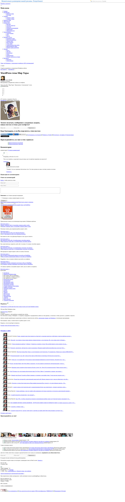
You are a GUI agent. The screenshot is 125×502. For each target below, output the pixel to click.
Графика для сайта (8, 287)
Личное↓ (5, 49)
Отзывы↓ (5, 16)
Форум (8, 36)
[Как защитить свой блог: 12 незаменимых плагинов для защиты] (17, 249)
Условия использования (12, 28)
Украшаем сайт (7, 296)
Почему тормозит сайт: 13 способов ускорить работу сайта (15, 225)
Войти (2, 180)
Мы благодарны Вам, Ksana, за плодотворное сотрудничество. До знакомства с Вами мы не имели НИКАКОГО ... (45, 351)
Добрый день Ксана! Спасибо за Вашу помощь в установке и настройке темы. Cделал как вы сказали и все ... (38, 375)
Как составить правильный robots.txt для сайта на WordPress (15, 255)
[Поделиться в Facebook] (10, 134)
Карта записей (7, 299)
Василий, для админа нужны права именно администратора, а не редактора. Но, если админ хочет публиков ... (38, 340)
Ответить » (6, 161)
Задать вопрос (9, 60)
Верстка (5, 291)
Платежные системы (8, 284)
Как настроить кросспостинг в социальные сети (41, 449)
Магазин (8, 24)
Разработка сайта (10, 38)
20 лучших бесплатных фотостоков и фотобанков (41, 447)
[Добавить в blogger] (16, 134)
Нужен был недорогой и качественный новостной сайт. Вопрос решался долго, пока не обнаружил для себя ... (41, 379)
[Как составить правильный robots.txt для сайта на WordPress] (16, 256)
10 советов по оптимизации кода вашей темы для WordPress (15, 205)
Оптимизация (6, 280)
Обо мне (8, 51)
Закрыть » (40, 460)
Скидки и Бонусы (10, 25)
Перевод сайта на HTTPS (12, 47)
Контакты (8, 59)
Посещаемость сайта (8, 283)
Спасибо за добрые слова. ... (18, 406)
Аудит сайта (9, 43)
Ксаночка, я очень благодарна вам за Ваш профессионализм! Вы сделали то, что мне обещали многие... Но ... (39, 383)
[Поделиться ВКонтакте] (4, 134)
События (5, 297)
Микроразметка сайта (11, 46)
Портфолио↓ (6, 12)
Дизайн (5, 289)
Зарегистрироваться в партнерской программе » (12, 473)
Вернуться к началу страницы (25, 202)
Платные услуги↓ (7, 37)
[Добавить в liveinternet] (22, 134)
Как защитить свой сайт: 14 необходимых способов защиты (15, 240)
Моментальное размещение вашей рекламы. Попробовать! (22, 1)
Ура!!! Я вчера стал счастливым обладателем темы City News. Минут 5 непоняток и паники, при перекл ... (36, 371)
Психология (9, 53)
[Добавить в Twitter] (46, 134)
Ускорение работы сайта (9, 288)
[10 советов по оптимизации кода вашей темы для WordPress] (7, 219)
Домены (5, 292)
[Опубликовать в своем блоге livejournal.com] (33, 134)
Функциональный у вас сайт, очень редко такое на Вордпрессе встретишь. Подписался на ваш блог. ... (35, 355)
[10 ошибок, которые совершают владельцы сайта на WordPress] (17, 264)
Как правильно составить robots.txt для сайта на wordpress (35, 441)
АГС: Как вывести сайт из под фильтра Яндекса (12, 232)
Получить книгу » (5, 223)
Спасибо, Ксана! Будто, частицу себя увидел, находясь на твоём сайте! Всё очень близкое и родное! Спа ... (37, 410)
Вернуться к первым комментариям (9, 202)
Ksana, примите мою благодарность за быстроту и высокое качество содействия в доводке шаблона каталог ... (44, 336)
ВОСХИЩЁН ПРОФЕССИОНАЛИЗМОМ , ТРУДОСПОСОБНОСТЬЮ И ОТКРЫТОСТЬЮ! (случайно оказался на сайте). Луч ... (42, 402)
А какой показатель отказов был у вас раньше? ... (23, 395)
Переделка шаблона (11, 39)
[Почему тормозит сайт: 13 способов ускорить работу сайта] (16, 226)
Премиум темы (10, 13)
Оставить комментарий (14, 150)
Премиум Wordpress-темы (9, 274)
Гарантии (8, 26)
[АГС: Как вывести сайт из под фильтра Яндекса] (13, 234)
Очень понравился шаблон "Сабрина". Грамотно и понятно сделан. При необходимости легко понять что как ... (39, 344)
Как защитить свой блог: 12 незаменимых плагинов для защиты (16, 247)
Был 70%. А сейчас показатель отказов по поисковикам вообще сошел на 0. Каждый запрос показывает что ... (43, 398)
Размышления (9, 55)
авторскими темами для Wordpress (47, 318)
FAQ (7, 34)
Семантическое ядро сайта (12, 45)
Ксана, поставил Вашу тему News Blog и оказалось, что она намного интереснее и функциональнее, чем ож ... (37, 363)
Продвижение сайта (8, 282)
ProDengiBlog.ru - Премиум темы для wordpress (19, 471)
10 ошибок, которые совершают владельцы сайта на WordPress (16, 262)
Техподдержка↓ (7, 32)
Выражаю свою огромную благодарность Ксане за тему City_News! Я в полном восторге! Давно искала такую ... (39, 367)
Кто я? (7, 50)
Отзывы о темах (10, 19)
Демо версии (6, 21)
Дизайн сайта (9, 41)
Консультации (9, 42)
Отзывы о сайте (10, 17)
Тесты (7, 54)
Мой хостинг (6, 293)
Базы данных (6, 295)
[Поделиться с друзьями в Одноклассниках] (63, 134)
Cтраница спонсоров (8, 300)
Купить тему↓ (6, 23)
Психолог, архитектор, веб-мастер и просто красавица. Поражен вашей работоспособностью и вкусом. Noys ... (37, 348)
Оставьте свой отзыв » (6, 413)
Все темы (8, 15)
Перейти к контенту (5, 3)
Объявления (9, 29)
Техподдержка (9, 33)
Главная (5, 11)
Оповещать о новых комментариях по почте (13, 198)
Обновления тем (10, 30)
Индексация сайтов (8, 279)
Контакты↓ (6, 58)
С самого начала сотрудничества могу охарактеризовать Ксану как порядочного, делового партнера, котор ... (39, 387)
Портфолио (3, 100)
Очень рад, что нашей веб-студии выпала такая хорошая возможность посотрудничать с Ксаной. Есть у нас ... (39, 359)
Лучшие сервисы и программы (11, 286)
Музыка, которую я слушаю (13, 56)
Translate (11, 469)
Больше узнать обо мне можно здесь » (10, 325)
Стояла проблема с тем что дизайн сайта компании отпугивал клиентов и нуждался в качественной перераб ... (43, 391)
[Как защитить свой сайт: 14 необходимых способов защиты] (16, 241)
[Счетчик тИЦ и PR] (4, 491)
